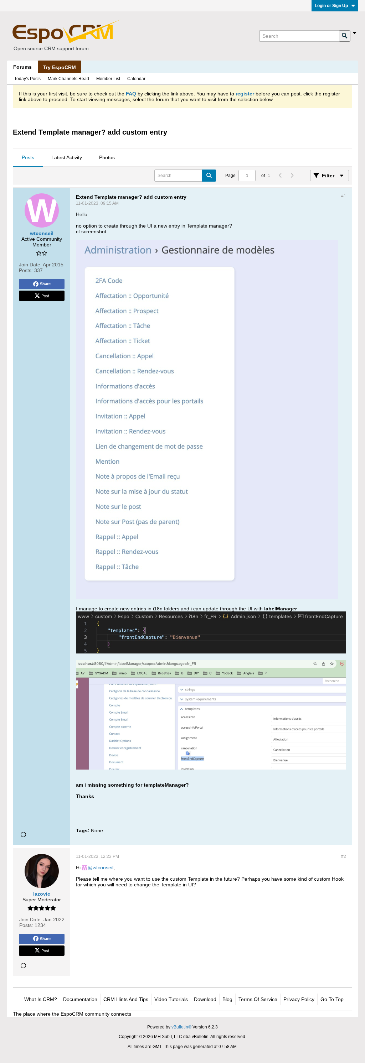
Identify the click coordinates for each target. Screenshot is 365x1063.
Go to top (332, 999)
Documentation (80, 999)
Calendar (136, 78)
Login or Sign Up (331, 5)
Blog (227, 999)
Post (45, 295)
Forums (22, 67)
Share (45, 284)
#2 (343, 856)
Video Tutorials (171, 999)
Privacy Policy (298, 999)
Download (205, 999)
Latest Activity (66, 157)
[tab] (28, 157)
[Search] (344, 36)
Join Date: (30, 264)
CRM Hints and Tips (125, 999)
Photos (107, 157)
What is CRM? (40, 999)
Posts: (26, 270)
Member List (108, 78)
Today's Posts (27, 78)
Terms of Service (257, 999)
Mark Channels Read (68, 78)
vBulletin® (181, 1027)
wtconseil (103, 867)
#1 (343, 195)
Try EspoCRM (59, 67)
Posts (28, 157)
